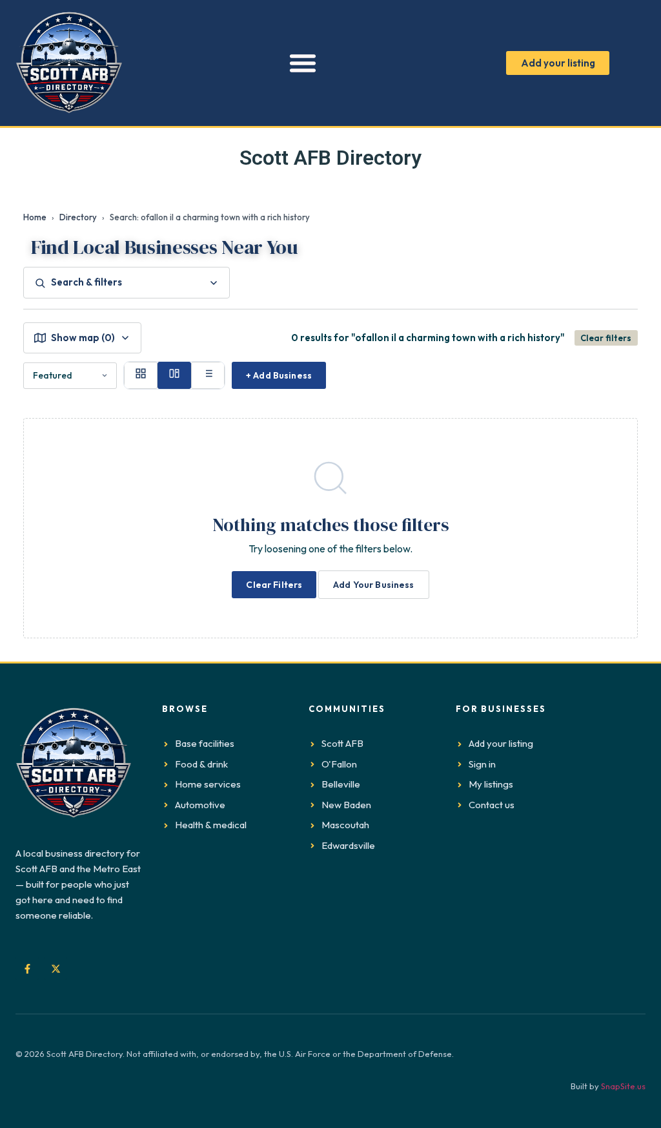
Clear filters (605, 338)
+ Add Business (279, 375)
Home (34, 217)
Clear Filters (274, 584)
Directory (78, 217)
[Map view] (174, 375)
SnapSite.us (623, 1086)
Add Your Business (373, 584)
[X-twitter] (55, 968)
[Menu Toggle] (303, 62)
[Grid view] (141, 375)
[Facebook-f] (27, 968)
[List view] (208, 375)
